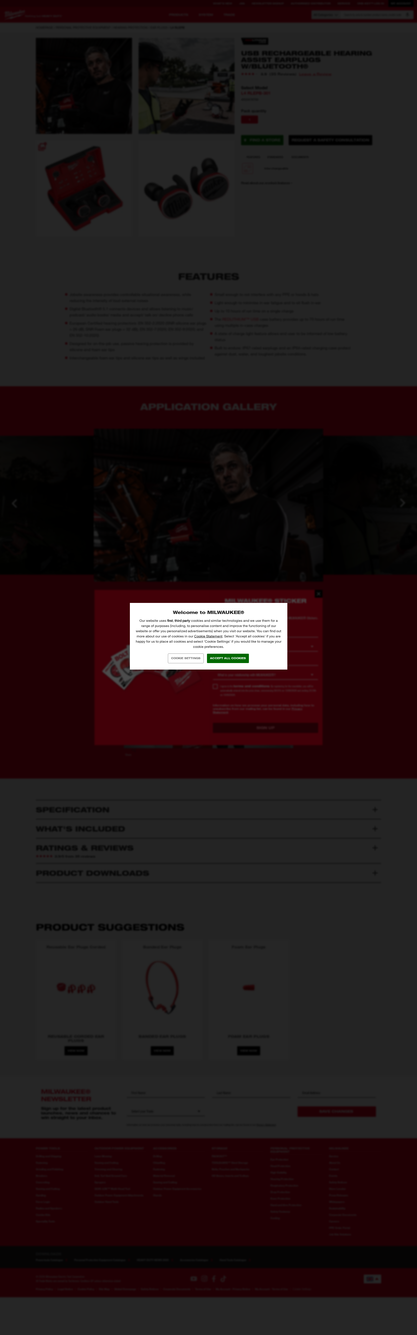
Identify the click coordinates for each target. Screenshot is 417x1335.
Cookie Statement (208, 636)
